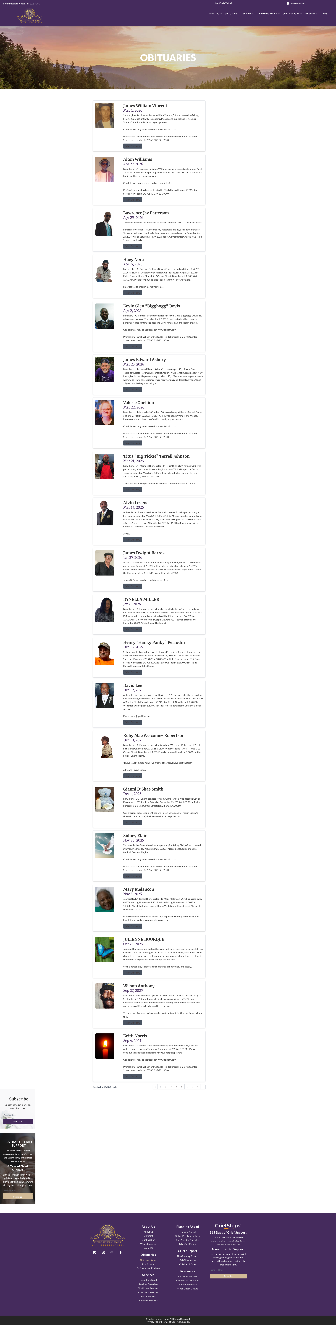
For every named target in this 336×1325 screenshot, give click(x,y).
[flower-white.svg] (94, 1252)
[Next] (203, 1086)
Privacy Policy (153, 1321)
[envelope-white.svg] (112, 1252)
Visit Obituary (132, 146)
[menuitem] (215, 14)
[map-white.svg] (103, 1252)
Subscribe (17, 1121)
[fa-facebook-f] (120, 1252)
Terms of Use (168, 1321)
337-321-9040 (32, 3)
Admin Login (183, 1321)
